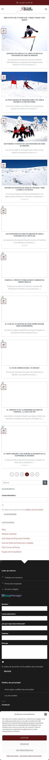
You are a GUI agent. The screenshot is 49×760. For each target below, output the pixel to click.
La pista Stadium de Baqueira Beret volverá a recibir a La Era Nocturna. (24, 101)
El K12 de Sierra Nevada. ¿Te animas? (24, 368)
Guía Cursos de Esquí (11, 547)
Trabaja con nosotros (14, 578)
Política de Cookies (12, 756)
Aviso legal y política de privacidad (30, 756)
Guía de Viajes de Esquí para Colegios (17, 543)
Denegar (24, 744)
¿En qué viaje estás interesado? (13, 624)
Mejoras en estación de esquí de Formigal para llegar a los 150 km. (24, 189)
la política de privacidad (33, 667)
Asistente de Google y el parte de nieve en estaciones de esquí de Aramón (24, 55)
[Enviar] (45, 482)
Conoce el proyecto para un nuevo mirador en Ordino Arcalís (24, 281)
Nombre (5, 604)
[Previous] (12, 474)
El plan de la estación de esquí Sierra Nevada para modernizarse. (24, 325)
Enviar (7, 671)
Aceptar (24, 738)
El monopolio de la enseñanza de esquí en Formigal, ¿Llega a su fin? (24, 411)
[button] (45, 714)
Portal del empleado (13, 584)
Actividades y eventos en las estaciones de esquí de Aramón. (24, 145)
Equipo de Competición (12, 552)
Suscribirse (10, 514)
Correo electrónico (9, 495)
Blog (4, 530)
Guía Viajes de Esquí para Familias (16, 538)
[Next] (37, 474)
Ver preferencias (24, 750)
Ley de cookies (11, 696)
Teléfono (5, 633)
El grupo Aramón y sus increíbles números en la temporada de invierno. (24, 455)
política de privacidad (34, 510)
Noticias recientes (9, 534)
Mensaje (5, 643)
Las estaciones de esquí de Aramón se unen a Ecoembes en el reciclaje (25, 235)
